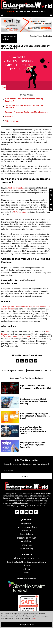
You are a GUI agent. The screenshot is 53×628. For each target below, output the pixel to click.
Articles (5, 39)
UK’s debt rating (19, 212)
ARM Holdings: (11, 121)
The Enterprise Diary (22, 12)
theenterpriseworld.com (28, 605)
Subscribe (42, 12)
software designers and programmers (15, 336)
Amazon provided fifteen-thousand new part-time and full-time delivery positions (25, 307)
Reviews (35, 12)
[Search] (2, 15)
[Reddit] (51, 209)
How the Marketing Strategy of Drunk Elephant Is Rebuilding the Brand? (35, 415)
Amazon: (9, 116)
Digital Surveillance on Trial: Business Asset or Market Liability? (35, 386)
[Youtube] (51, 204)
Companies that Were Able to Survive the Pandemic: (24, 106)
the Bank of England (16, 187)
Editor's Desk (8, 36)
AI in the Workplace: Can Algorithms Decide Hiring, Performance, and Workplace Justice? (33, 430)
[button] (17, 360)
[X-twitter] (51, 195)
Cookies (33, 618)
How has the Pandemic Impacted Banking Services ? (24, 99)
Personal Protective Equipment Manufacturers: (26, 112)
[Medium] (51, 200)
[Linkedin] (51, 190)
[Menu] (51, 15)
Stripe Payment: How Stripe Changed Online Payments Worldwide (32, 444)
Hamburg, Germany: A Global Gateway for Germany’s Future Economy (33, 401)
